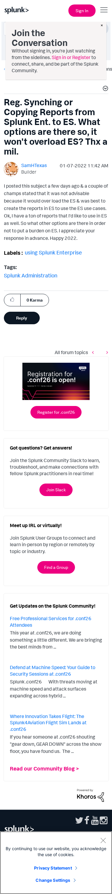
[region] (56, 862)
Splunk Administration (30, 275)
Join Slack (56, 489)
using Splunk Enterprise (53, 252)
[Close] (103, 840)
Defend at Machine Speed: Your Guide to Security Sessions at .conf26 (52, 670)
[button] (104, 89)
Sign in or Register (71, 57)
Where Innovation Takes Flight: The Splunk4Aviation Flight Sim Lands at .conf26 (48, 722)
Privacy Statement (53, 867)
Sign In (82, 10)
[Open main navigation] (104, 10)
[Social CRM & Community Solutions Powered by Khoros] (90, 795)
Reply (21, 317)
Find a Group (56, 567)
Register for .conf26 (56, 412)
